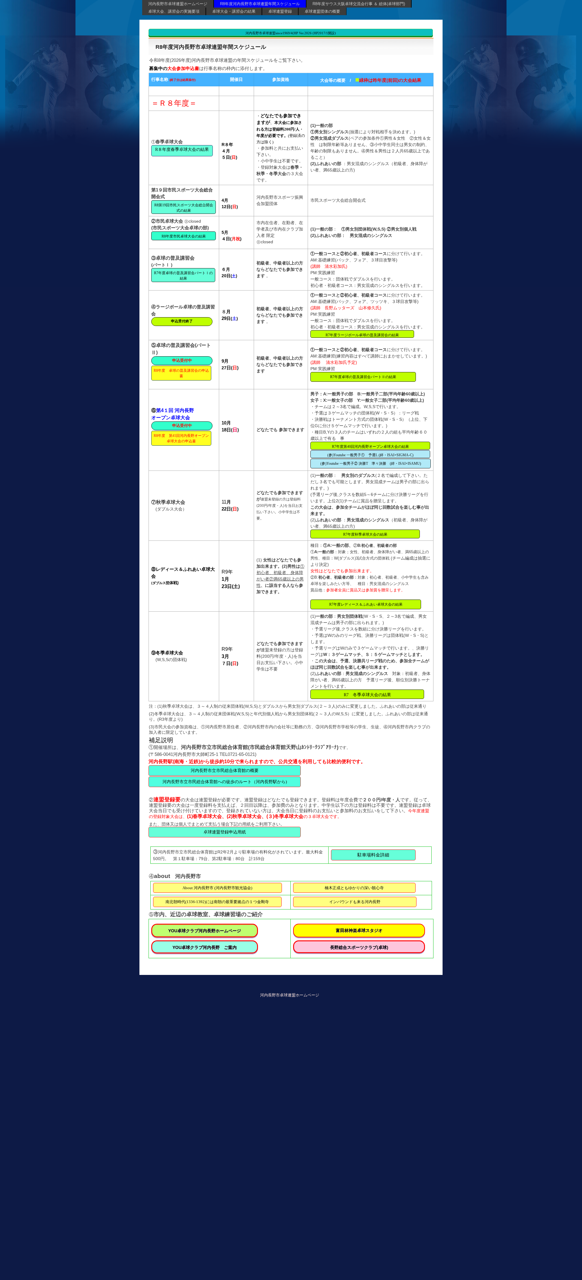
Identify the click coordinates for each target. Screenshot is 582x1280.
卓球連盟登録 (280, 11)
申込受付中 (182, 360)
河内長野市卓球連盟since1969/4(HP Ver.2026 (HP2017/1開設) (291, 33)
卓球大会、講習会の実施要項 (173, 11)
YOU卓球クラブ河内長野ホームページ (204, 930)
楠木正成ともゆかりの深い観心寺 (354, 888)
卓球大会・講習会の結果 (234, 11)
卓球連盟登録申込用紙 (224, 832)
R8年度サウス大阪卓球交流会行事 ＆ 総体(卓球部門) (359, 4)
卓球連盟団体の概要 (322, 11)
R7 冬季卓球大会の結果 (367, 695)
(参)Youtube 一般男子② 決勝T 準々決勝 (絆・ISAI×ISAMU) (370, 463)
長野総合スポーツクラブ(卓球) (359, 947)
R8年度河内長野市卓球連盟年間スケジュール (260, 4)
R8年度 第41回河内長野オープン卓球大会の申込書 (181, 438)
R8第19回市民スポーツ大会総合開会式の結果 (183, 208)
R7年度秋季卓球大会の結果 (365, 534)
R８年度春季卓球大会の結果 (182, 149)
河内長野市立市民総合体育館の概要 (225, 770)
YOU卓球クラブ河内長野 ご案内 (204, 947)
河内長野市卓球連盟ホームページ (177, 4)
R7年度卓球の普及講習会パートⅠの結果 (183, 276)
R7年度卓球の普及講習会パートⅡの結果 (363, 377)
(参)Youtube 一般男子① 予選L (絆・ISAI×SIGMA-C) (370, 455)
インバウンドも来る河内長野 (354, 901)
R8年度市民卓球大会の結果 (184, 236)
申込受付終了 (182, 321)
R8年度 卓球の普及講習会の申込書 (181, 373)
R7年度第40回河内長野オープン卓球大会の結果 (370, 446)
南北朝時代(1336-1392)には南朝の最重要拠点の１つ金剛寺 (217, 901)
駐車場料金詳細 (373, 855)
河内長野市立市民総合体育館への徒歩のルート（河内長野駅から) (224, 782)
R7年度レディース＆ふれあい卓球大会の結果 (366, 604)
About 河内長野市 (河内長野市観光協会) (217, 888)
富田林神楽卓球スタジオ (359, 930)
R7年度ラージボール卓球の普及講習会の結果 (362, 335)
